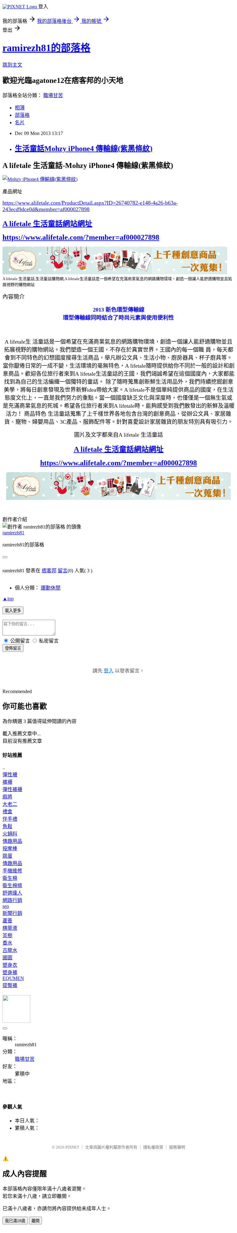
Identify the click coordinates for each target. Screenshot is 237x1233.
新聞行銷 (12, 913)
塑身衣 (9, 965)
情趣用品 (12, 841)
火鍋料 (9, 833)
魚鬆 (7, 826)
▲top (8, 598)
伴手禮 (9, 819)
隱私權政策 (153, 1147)
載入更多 (13, 610)
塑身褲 (9, 972)
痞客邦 (49, 570)
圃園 (7, 957)
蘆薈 (7, 920)
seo (5, 906)
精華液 (9, 928)
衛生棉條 (12, 885)
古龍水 (9, 950)
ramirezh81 (13, 532)
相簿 (20, 107)
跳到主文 (12, 64)
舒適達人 (12, 893)
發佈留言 (13, 648)
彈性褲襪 (12, 789)
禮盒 (7, 811)
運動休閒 (50, 587)
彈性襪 (9, 774)
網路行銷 (12, 900)
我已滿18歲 (15, 1221)
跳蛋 (7, 856)
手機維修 (12, 870)
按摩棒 (9, 848)
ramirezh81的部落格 (46, 47)
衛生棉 (9, 878)
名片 (20, 122)
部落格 (22, 115)
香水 (7, 942)
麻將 (7, 796)
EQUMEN (13, 978)
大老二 (9, 804)
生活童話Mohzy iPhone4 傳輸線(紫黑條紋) (83, 149)
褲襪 (7, 782)
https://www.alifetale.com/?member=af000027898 (80, 237)
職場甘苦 (53, 95)
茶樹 (7, 935)
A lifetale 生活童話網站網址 (47, 224)
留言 (63, 570)
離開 (35, 1221)
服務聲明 (177, 1147)
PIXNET (72, 1147)
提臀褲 (9, 985)
